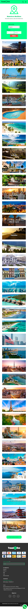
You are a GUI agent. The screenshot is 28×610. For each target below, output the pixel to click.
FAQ (4, 574)
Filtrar (14, 36)
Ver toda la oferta (14, 537)
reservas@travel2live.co (7, 580)
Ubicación (11, 24)
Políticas (4, 570)
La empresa (6, 567)
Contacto (5, 578)
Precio (8, 30)
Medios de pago (6, 575)
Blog (4, 572)
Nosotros (4, 569)
